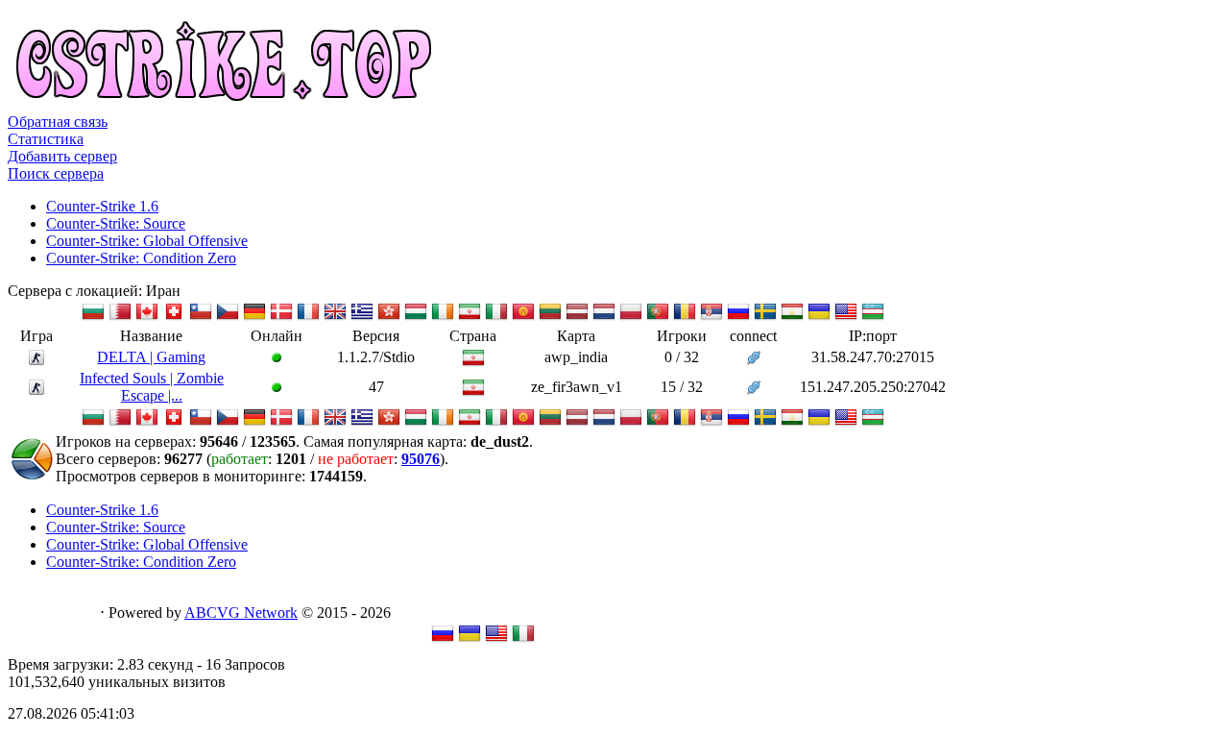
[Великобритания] (335, 317)
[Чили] (200, 317)
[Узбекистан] (872, 317)
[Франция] (308, 317)
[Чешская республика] (227, 317)
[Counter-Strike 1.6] (36, 360)
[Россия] (738, 317)
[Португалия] (657, 317)
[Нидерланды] (603, 317)
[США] (845, 317)
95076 (420, 459)
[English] (496, 639)
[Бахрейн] (120, 317)
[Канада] (146, 317)
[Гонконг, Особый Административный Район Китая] (388, 317)
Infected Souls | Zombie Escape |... (152, 387)
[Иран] (469, 317)
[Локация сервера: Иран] (473, 364)
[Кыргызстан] (523, 317)
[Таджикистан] (792, 317)
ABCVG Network (241, 612)
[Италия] (496, 317)
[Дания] (281, 317)
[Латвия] (577, 317)
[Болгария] (93, 317)
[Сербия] (711, 317)
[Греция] (362, 317)
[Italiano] (523, 639)
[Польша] (630, 317)
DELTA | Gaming (151, 357)
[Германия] (254, 317)
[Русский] (442, 639)
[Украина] (819, 317)
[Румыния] (684, 317)
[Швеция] (765, 317)
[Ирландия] (442, 317)
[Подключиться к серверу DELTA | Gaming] (753, 360)
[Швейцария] (173, 317)
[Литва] (550, 317)
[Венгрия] (415, 317)
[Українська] (469, 639)
